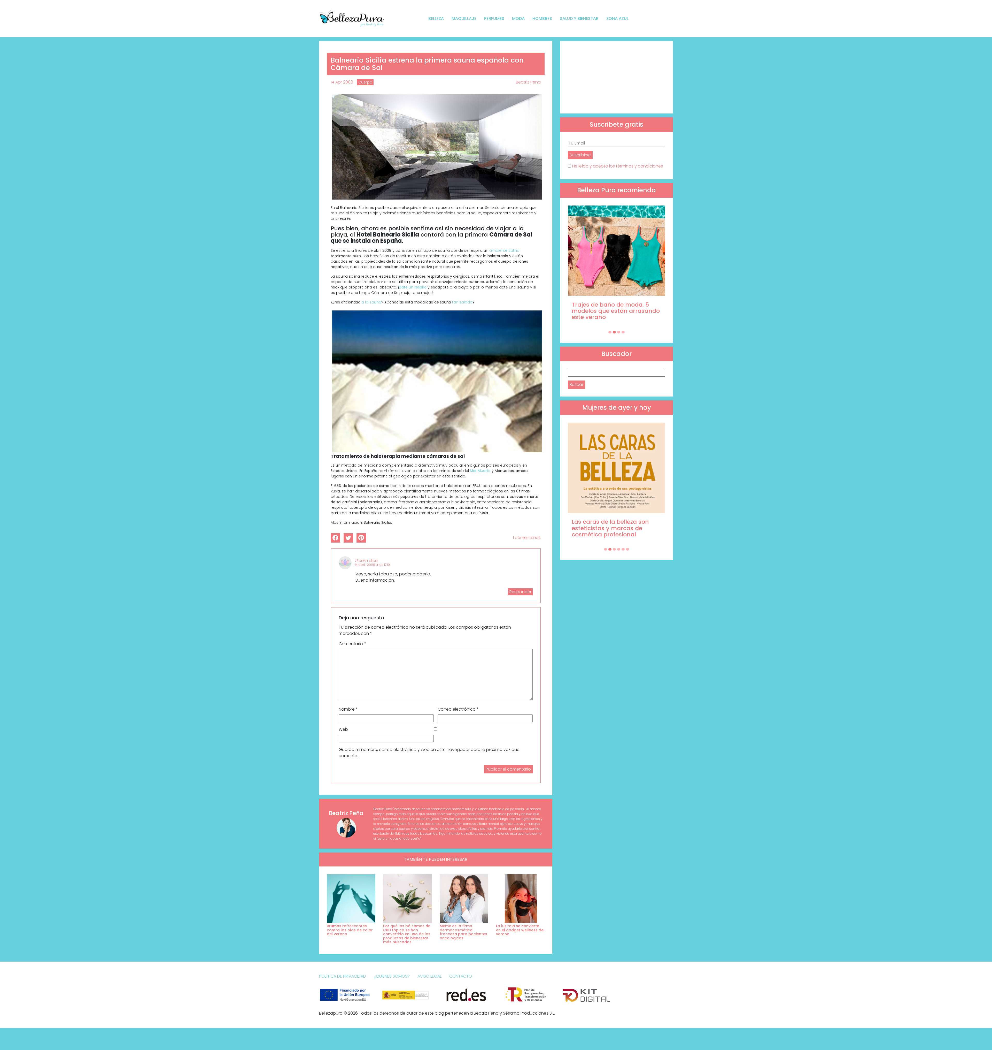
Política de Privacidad (342, 976)
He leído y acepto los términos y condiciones (617, 166)
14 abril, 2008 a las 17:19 (372, 564)
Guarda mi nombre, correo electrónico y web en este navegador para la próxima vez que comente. (429, 753)
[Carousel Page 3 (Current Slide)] (618, 332)
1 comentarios (527, 538)
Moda (518, 18)
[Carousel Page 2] (614, 332)
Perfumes (494, 18)
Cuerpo (365, 82)
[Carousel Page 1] (609, 332)
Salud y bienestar (579, 18)
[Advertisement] (616, 77)
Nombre (348, 709)
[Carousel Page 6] (627, 549)
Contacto (460, 976)
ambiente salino (504, 250)
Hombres (542, 18)
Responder (520, 592)
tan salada (462, 302)
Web (343, 729)
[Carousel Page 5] (623, 549)
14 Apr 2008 (342, 82)
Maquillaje (464, 18)
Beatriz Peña (528, 82)
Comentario (352, 644)
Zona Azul (617, 18)
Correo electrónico (458, 709)
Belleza (436, 18)
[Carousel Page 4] (623, 332)
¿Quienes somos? (392, 976)
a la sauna (371, 302)
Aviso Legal (429, 976)
